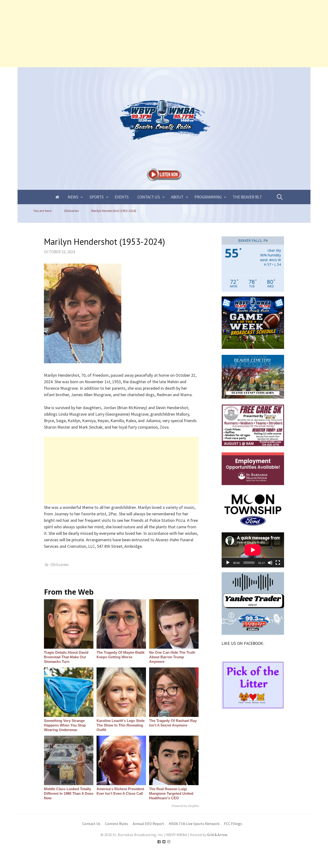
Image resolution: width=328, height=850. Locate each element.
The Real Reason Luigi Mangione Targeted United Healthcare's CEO (171, 793)
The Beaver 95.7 (247, 197)
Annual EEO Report (148, 823)
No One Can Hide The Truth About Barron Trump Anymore (172, 657)
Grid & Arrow (217, 834)
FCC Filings (233, 823)
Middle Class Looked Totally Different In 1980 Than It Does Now (68, 793)
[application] (253, 549)
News (73, 197)
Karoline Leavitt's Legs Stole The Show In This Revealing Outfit (121, 725)
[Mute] (270, 562)
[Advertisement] (144, 33)
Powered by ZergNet (185, 806)
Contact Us (148, 197)
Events (122, 197)
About (177, 197)
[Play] (227, 562)
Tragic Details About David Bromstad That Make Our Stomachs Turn (66, 657)
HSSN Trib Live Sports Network (194, 823)
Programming (208, 197)
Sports (96, 197)
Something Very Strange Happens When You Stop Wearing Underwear (65, 725)
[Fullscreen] (277, 562)
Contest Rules (116, 823)
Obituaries (59, 564)
